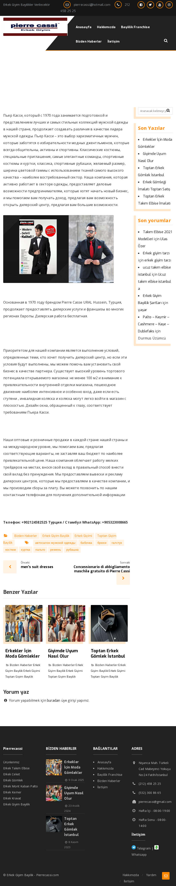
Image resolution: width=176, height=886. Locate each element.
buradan (53, 700)
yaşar (142, 310)
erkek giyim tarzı (157, 260)
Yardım (151, 875)
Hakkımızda (105, 769)
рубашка (72, 550)
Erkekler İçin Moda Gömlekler (22, 653)
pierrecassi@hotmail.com (92, 5)
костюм (10, 550)
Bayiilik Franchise (110, 775)
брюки (101, 543)
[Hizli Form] (166, 876)
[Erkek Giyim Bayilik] (35, 34)
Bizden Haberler (25, 536)
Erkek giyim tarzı (156, 253)
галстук (117, 543)
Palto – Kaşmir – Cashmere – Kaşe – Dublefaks (153, 324)
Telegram (143, 848)
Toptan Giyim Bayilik (19, 676)
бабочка (86, 543)
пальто (40, 550)
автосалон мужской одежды (55, 543)
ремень (55, 550)
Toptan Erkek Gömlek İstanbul (108, 653)
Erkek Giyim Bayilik (56, 536)
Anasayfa (104, 762)
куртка (25, 550)
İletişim (102, 787)
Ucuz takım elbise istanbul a (154, 281)
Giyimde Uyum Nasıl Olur (63, 653)
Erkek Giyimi (83, 536)
